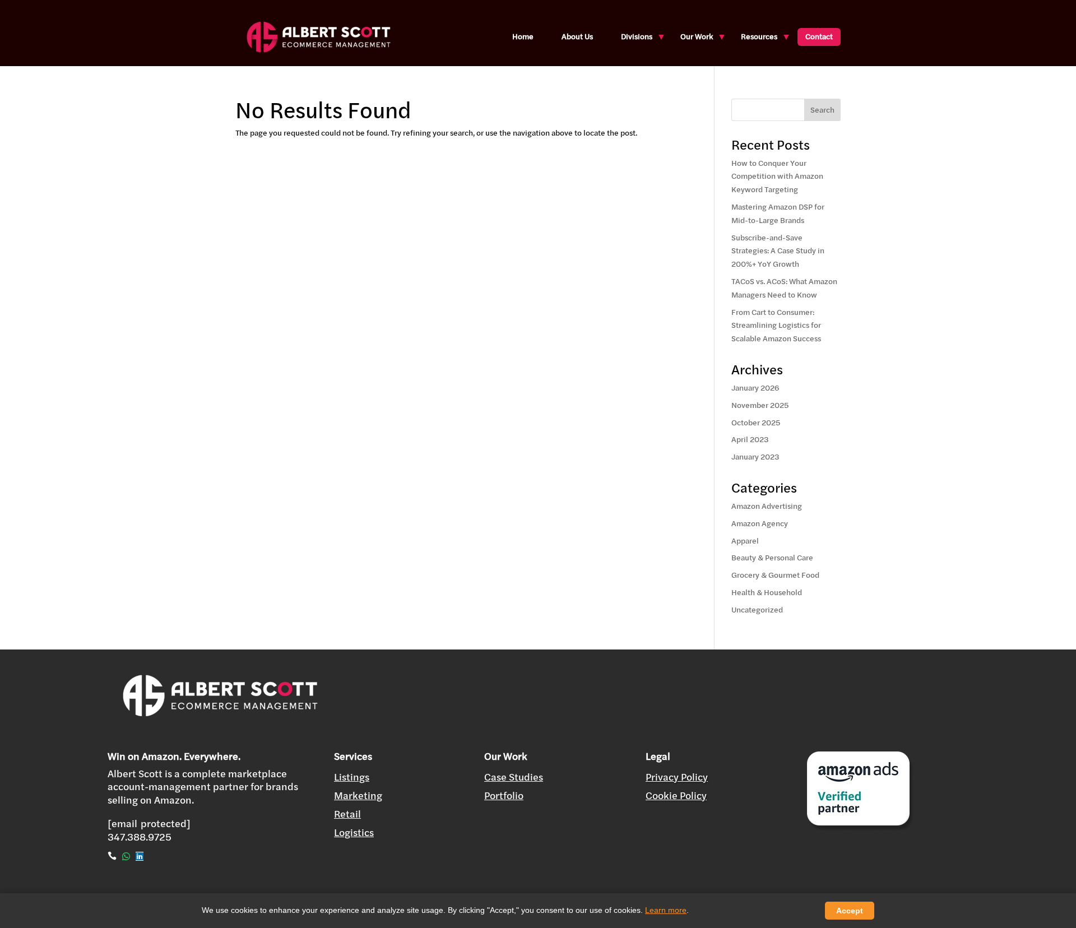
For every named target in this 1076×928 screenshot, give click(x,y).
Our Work (696, 36)
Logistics (354, 832)
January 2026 (755, 387)
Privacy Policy (677, 777)
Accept (849, 910)
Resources (759, 36)
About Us (577, 36)
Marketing (358, 795)
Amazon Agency (759, 523)
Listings (351, 777)
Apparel (745, 540)
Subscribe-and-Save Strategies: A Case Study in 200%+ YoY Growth (777, 251)
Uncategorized (757, 609)
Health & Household (766, 592)
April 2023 (750, 439)
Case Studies (513, 777)
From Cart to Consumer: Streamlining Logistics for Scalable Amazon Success (776, 326)
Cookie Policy (676, 795)
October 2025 (755, 422)
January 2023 (755, 456)
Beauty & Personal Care (772, 557)
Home (523, 36)
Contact (819, 36)
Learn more (666, 910)
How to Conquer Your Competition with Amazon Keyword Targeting (777, 176)
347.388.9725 (139, 837)
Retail (347, 814)
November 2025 (760, 405)
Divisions (636, 36)
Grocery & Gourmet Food (775, 575)
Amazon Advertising (766, 506)
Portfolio (503, 795)
